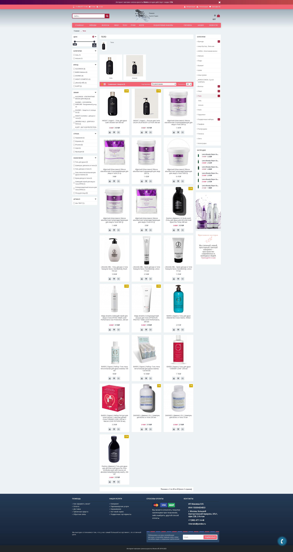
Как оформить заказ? (81, 504)
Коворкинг (115, 504)
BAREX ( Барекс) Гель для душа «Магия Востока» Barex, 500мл (178, 317)
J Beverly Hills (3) (80, 83)
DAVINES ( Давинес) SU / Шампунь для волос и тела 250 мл (146, 416)
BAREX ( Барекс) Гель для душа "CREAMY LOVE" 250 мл (179, 368)
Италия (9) (79, 145)
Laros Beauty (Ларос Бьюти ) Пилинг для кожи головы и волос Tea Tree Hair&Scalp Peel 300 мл (210, 161)
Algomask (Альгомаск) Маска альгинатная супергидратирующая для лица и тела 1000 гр (178, 171)
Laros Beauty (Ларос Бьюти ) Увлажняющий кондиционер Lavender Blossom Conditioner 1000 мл (210, 167)
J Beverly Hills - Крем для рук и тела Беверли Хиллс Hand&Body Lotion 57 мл (178, 269)
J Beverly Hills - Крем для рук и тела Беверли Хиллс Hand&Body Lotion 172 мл (146, 269)
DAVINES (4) (79, 76)
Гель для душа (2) (81, 162)
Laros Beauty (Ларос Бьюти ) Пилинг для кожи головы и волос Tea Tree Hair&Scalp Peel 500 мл (210, 154)
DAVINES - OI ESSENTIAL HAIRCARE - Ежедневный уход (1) (85, 104)
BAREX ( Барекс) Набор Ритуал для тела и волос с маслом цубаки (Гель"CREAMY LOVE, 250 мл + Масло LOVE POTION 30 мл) (114, 418)
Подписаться (210, 537)
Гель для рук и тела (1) (83, 169)
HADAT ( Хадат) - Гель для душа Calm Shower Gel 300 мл (114, 121)
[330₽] (75, 41)
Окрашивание (116, 509)
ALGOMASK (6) (80, 69)
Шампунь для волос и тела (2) (86, 165)
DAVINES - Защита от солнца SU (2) (85, 111)
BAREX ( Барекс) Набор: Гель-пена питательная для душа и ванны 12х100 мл (146, 369)
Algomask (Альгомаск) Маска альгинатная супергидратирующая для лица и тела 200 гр (114, 220)
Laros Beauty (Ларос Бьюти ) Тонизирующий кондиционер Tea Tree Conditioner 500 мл (210, 179)
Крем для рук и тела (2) (83, 178)
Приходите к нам (208, 258)
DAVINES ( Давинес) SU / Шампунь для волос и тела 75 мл (178, 416)
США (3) (78, 148)
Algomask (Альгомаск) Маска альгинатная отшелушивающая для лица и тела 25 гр (114, 171)
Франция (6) (79, 152)
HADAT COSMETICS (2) (82, 79)
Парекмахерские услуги (120, 506)
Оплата (76, 506)
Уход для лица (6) (81, 193)
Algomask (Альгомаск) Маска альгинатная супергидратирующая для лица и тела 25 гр (146, 220)
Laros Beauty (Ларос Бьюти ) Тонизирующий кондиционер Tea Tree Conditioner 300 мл (210, 186)
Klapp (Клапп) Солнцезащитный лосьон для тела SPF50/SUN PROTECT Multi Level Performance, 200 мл (146, 319)
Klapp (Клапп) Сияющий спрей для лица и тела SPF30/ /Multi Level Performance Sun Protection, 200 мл (114, 318)
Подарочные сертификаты (121, 514)
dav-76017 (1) (79, 203)
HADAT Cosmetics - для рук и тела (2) (85, 117)
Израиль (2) (79, 141)
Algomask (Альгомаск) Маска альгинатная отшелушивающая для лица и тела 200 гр (178, 122)
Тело (84, 31)
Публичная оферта (80, 512)
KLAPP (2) (78, 86)
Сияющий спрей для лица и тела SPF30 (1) (85, 183)
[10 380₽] (94, 41)
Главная (76, 31)
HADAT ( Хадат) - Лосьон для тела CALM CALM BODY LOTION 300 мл (146, 121)
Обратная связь (79, 514)
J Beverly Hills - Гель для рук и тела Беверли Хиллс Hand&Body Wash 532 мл (114, 269)
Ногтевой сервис (117, 512)
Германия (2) (79, 138)
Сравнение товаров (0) (116, 84)
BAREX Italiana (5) (81, 72)
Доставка (77, 509)
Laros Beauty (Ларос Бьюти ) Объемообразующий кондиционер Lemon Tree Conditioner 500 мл (210, 173)
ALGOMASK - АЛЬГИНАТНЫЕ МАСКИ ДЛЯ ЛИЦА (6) (85, 97)
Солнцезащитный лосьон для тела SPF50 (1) (86, 188)
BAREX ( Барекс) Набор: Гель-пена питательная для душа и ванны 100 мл (114, 369)
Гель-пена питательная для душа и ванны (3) (85, 173)
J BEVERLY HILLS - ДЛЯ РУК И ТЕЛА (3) (84, 122)
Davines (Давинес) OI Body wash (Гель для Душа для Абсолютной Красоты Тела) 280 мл (178, 220)
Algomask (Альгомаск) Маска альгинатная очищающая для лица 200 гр (146, 171)
